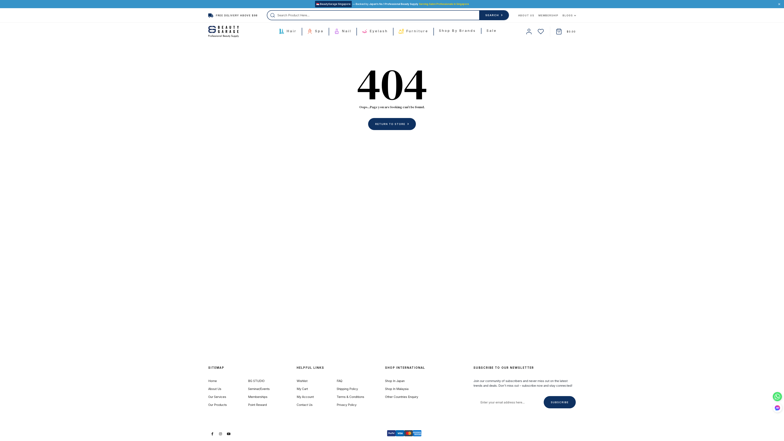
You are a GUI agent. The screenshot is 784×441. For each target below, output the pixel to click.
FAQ (339, 380)
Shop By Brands (457, 31)
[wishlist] (541, 31)
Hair (291, 31)
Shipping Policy (347, 388)
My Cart (302, 388)
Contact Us (305, 404)
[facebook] (212, 434)
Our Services (217, 396)
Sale (492, 31)
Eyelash (378, 31)
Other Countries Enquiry (401, 396)
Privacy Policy (346, 404)
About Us (526, 15)
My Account (305, 396)
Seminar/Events (259, 388)
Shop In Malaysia (397, 388)
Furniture (416, 31)
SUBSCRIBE (560, 402)
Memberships (257, 396)
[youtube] (229, 434)
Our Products (217, 404)
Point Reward (257, 404)
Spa (318, 31)
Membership (548, 15)
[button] (777, 407)
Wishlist (302, 380)
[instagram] (220, 434)
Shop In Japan (395, 380)
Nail (345, 31)
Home (212, 380)
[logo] (223, 32)
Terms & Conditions (350, 396)
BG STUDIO (256, 380)
